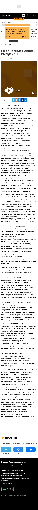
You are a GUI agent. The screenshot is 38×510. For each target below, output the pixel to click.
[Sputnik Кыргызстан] (6, 16)
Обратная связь (6, 483)
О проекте (4, 462)
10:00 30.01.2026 (7, 58)
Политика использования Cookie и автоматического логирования (13, 474)
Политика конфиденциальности (12, 471)
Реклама (24, 465)
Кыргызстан (5, 444)
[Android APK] (7, 489)
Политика (17, 444)
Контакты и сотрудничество (10, 465)
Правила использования (17, 462)
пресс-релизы (6, 468)
